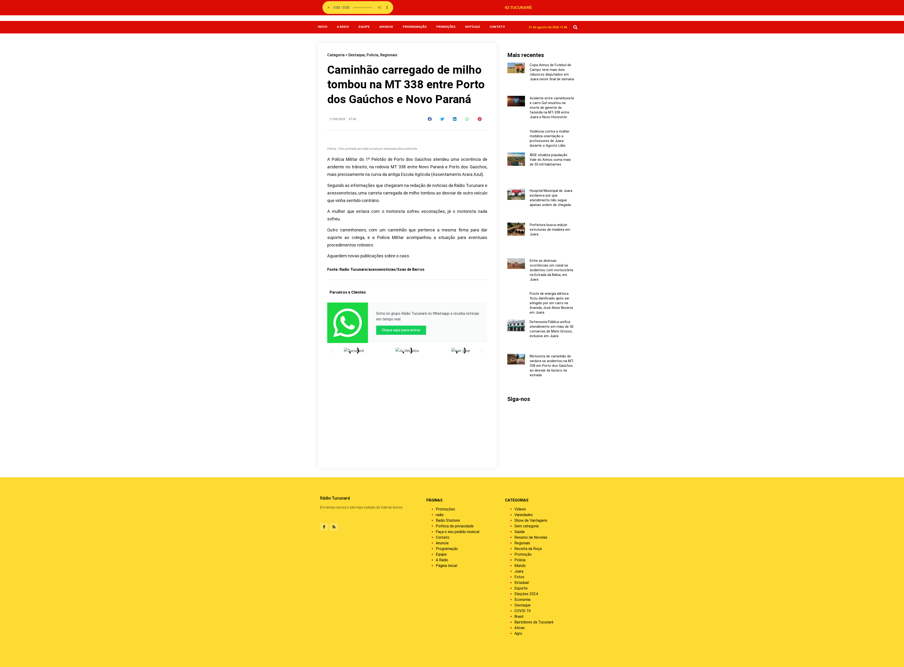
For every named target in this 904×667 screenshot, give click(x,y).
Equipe (364, 26)
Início (322, 26)
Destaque (356, 55)
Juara (518, 571)
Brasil (518, 616)
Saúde (519, 532)
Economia (522, 599)
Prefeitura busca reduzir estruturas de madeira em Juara (550, 229)
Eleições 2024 (526, 594)
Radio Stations (448, 520)
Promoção (523, 554)
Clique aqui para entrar (401, 330)
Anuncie (386, 26)
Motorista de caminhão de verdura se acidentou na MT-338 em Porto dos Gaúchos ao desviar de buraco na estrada (552, 365)
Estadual (521, 582)
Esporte (521, 588)
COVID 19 (522, 611)
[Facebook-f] (324, 527)
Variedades (523, 515)
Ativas (519, 628)
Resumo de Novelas (530, 537)
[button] (575, 27)
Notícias (472, 26)
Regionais (388, 55)
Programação (415, 26)
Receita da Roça (528, 548)
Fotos (519, 577)
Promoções (446, 26)
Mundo (520, 565)
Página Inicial (446, 565)
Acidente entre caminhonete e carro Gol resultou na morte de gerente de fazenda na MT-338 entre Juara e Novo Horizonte (552, 107)
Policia (372, 55)
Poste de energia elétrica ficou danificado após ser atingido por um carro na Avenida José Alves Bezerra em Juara (551, 303)
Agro (518, 633)
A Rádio (343, 26)
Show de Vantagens (530, 520)
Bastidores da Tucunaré (533, 622)
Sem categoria (526, 526)
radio (440, 515)
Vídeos (520, 509)
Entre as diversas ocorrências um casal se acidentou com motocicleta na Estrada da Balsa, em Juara (551, 270)
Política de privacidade (455, 526)
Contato (497, 26)
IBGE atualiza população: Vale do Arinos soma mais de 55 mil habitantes (550, 159)
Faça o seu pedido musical (457, 532)
